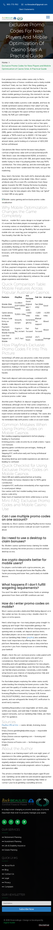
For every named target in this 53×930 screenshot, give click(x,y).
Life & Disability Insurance (15, 845)
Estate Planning (11, 850)
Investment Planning (13, 841)
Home (5, 62)
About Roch (10, 865)
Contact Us (9, 874)
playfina (30, 637)
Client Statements (26, 9)
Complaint (9, 886)
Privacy (8, 882)
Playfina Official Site (10, 725)
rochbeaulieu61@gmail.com (36, 4)
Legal (7, 878)
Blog (6, 870)
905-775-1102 (12, 4)
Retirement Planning (13, 837)
